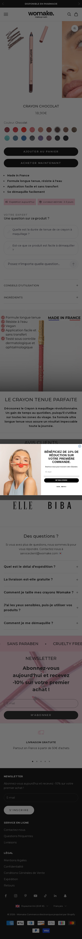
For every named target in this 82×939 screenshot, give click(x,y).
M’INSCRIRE (61, 480)
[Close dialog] (79, 446)
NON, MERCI (61, 487)
